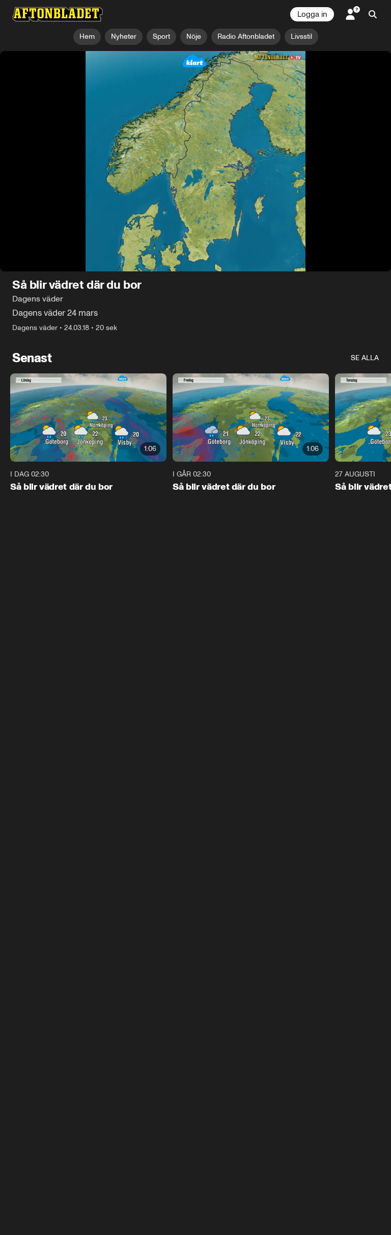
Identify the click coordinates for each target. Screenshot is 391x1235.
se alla (365, 358)
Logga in (312, 14)
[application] (195, 161)
